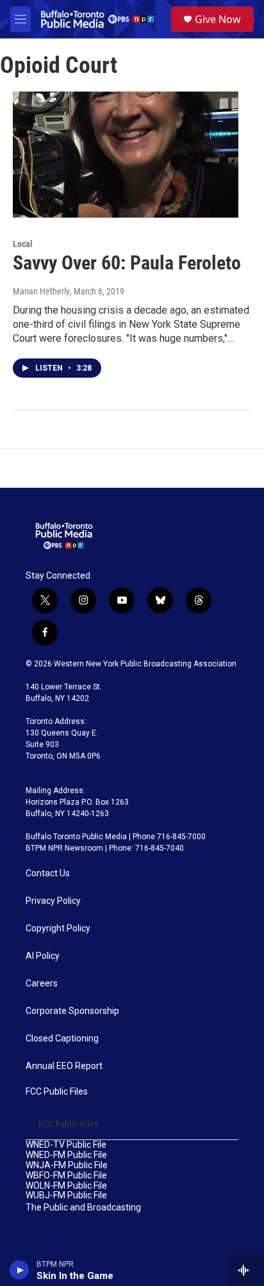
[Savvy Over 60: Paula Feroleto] (125, 154)
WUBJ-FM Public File (66, 1195)
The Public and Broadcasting (83, 1207)
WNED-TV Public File (66, 1145)
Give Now (218, 19)
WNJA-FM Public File (67, 1165)
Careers (42, 983)
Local (23, 244)
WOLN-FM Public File (66, 1186)
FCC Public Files (57, 1092)
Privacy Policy (53, 901)
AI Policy (43, 956)
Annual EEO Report (64, 1066)
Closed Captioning (62, 1038)
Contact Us (48, 873)
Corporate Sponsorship (72, 1011)
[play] (20, 1270)
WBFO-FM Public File (66, 1175)
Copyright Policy (58, 928)
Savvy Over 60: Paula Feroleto (127, 263)
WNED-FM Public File (66, 1155)
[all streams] (247, 1270)
